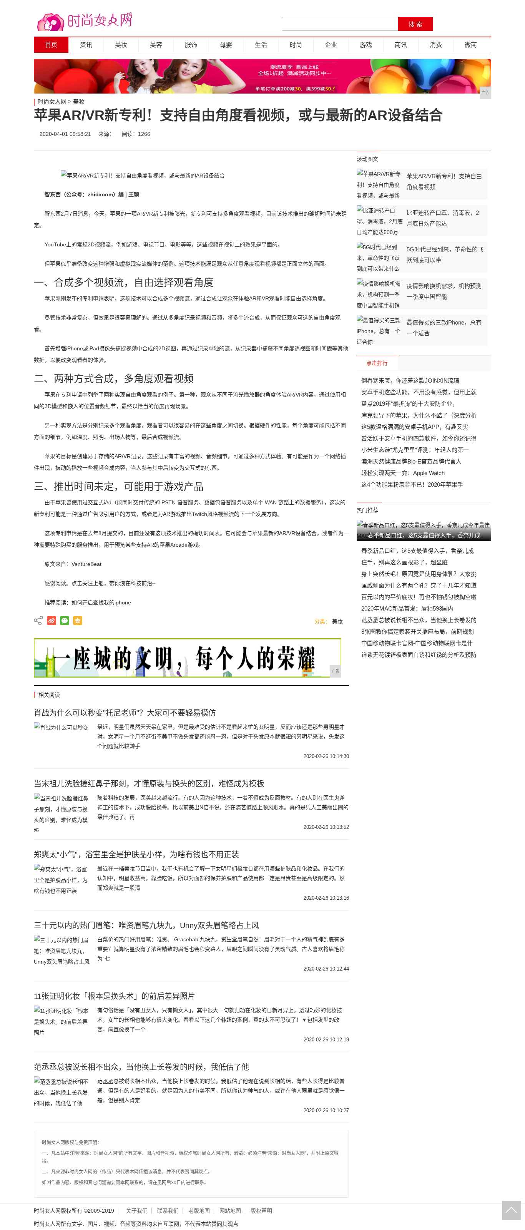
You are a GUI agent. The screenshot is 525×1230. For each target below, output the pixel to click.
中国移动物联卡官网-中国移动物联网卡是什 (417, 643)
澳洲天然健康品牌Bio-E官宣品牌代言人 (411, 461)
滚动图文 (367, 159)
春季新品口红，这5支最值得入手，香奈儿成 (417, 550)
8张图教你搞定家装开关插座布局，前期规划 (417, 631)
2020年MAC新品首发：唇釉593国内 (407, 608)
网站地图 (230, 1211)
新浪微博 (51, 620)
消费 (436, 45)
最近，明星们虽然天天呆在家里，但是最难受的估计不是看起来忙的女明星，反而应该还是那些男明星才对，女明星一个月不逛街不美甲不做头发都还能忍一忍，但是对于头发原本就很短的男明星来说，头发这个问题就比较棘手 (221, 736)
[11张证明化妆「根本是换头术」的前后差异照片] (62, 1025)
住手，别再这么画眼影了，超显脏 (404, 562)
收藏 (482, 134)
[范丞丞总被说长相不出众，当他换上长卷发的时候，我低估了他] (62, 1095)
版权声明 (261, 1211)
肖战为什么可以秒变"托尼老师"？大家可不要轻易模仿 (125, 713)
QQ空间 (77, 620)
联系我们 (168, 1211)
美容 (156, 45)
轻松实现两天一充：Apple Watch (403, 473)
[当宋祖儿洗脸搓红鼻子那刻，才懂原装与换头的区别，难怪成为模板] (62, 812)
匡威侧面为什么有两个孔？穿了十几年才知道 (419, 585)
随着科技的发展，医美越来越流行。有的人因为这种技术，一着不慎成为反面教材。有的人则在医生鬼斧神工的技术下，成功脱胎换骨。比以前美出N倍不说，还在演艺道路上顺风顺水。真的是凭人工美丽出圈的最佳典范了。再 (223, 807)
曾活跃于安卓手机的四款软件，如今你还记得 (419, 438)
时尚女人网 (52, 101)
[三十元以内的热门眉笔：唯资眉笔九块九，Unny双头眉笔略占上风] (62, 954)
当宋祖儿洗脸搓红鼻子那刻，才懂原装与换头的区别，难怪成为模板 (149, 784)
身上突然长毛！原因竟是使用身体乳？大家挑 (419, 574)
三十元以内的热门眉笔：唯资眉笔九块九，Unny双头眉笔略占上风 (146, 925)
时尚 (296, 45)
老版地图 (199, 1211)
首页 (51, 45)
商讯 (401, 45)
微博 (413, 134)
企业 (331, 45)
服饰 (191, 45)
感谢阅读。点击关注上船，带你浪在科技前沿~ (100, 583)
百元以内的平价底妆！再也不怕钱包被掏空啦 (419, 597)
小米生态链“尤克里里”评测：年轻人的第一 (415, 450)
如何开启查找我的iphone (101, 602)
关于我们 (137, 1211)
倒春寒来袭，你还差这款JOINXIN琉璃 (410, 380)
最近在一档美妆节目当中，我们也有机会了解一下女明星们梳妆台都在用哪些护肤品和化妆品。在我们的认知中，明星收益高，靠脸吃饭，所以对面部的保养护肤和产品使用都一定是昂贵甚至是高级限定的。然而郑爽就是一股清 (221, 878)
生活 (261, 45)
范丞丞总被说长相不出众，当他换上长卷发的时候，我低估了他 (141, 1067)
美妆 (121, 45)
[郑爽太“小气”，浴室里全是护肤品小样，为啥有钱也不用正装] (62, 883)
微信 (436, 134)
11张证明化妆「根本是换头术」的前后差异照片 (114, 996)
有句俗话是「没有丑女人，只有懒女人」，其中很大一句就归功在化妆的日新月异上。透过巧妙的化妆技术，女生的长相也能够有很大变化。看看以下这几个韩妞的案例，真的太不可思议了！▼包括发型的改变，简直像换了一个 (219, 1020)
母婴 (226, 45)
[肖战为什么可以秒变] (62, 741)
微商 (471, 45)
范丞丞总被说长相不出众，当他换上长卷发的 (419, 620)
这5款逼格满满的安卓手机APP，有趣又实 (414, 426)
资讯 (86, 45)
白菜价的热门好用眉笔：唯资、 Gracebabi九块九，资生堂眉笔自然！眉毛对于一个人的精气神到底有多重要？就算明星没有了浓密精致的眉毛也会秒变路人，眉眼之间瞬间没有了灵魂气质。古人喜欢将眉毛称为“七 (221, 949)
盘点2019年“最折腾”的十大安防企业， (409, 403)
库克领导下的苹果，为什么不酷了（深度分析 (419, 415)
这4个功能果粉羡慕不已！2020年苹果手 (412, 484)
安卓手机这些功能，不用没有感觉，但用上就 (419, 392)
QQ (459, 134)
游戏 (366, 45)
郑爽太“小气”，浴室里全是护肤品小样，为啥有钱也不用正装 (136, 854)
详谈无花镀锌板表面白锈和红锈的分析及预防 (419, 654)
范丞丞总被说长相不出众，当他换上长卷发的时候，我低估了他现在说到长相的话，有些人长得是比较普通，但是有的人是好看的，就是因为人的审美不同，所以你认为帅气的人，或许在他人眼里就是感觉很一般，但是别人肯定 (221, 1090)
